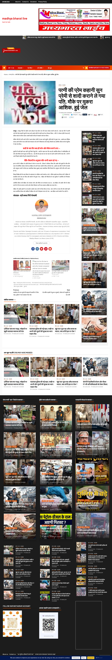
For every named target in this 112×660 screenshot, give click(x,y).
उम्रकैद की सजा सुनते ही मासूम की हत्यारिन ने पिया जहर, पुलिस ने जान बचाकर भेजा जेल (26, 292)
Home (6, 74)
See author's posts (41, 243)
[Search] (83, 68)
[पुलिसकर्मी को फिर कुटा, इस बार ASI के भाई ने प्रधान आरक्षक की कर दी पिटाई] (45, 573)
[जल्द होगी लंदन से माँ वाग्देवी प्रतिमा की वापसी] (92, 417)
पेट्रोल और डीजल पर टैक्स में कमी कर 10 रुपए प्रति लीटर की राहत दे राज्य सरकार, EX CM (55, 531)
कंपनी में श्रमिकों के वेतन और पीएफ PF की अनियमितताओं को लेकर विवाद (94, 310)
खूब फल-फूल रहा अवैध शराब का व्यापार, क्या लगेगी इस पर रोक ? (92, 283)
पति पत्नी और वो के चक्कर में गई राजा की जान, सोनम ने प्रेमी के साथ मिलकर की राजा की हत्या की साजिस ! (41, 272)
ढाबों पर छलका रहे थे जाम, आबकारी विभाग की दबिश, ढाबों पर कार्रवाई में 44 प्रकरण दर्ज (55, 449)
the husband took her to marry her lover (42, 282)
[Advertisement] (65, 52)
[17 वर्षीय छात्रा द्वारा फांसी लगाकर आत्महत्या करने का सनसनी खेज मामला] (81, 591)
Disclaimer (33, 1)
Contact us (25, 1)
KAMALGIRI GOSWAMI (66, 112)
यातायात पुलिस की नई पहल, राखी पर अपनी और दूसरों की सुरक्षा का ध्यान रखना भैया (80, 37)
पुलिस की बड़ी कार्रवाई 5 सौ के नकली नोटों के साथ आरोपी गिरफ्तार (61, 549)
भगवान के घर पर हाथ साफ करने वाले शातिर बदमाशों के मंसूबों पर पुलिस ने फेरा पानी (98, 200)
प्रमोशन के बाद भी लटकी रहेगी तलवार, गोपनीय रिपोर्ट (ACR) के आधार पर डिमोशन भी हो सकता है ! (92, 449)
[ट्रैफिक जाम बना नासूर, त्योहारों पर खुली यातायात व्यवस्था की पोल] (16, 314)
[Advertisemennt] (74, 19)
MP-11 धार (11, 68)
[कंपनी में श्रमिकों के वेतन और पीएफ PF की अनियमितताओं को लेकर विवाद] (87, 176)
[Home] (4, 68)
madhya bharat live (14, 18)
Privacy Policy (42, 1)
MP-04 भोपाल (80, 421)
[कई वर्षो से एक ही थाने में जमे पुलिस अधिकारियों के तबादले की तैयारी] (81, 580)
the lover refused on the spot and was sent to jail (26, 284)
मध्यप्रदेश (20, 68)
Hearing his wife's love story (24, 282)
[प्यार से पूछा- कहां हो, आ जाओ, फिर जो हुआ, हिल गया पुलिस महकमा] (60, 265)
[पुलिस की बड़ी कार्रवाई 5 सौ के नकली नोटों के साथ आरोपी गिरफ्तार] (45, 550)
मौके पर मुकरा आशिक (18, 286)
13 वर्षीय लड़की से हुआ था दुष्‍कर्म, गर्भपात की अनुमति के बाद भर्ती (56, 292)
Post (80, 114)
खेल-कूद (50, 68)
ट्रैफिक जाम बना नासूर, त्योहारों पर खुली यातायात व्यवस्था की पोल (41, 37)
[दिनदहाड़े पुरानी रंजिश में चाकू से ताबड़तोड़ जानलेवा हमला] (87, 187)
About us (18, 1)
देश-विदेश (30, 68)
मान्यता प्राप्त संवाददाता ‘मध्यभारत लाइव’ (45, 654)
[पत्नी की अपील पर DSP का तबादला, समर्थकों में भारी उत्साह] (81, 570)
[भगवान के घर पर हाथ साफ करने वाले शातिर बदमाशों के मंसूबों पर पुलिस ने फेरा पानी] (87, 199)
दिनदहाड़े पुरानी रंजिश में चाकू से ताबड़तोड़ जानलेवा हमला (98, 188)
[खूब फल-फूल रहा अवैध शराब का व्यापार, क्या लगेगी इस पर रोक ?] (67, 314)
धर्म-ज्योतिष (39, 68)
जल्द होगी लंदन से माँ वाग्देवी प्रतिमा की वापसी (92, 424)
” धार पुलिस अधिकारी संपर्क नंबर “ (25, 654)
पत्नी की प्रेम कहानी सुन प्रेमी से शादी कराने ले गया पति (51, 284)
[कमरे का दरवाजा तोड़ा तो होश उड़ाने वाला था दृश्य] (45, 584)
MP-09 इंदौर (45, 419)
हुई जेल (25, 286)
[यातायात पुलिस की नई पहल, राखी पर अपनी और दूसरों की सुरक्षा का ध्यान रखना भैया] (41, 314)
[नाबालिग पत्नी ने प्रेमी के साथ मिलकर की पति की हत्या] (22, 265)
